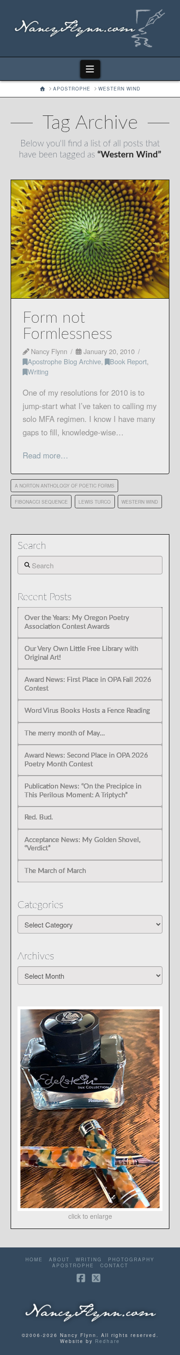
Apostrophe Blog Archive (64, 361)
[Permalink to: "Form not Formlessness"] (89, 239)
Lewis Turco (94, 502)
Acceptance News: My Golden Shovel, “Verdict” (82, 844)
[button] (90, 69)
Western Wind (139, 502)
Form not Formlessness (67, 326)
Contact (114, 1266)
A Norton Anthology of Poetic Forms (64, 485)
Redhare (107, 1341)
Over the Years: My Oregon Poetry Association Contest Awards (76, 622)
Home (34, 1260)
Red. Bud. (38, 817)
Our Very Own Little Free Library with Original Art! (81, 653)
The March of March (55, 870)
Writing (38, 371)
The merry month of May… (64, 733)
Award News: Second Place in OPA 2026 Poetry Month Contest (86, 760)
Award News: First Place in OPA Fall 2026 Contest (87, 684)
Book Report (128, 361)
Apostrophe (73, 1266)
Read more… (45, 455)
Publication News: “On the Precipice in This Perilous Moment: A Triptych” (82, 791)
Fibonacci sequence (41, 502)
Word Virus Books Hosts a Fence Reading (87, 710)
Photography (131, 1260)
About (59, 1260)
